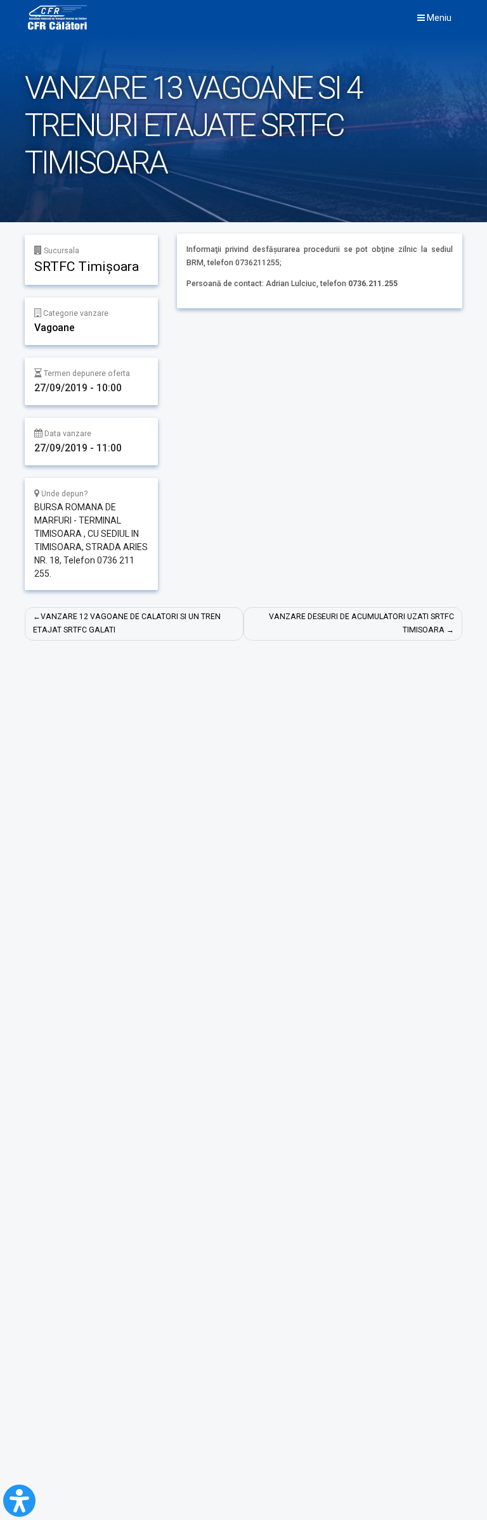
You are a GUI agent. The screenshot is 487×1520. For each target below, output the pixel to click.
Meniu (438, 18)
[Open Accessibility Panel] (19, 1501)
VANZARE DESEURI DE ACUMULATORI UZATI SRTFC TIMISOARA (361, 623)
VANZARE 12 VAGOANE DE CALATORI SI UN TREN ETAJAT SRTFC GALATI (127, 623)
